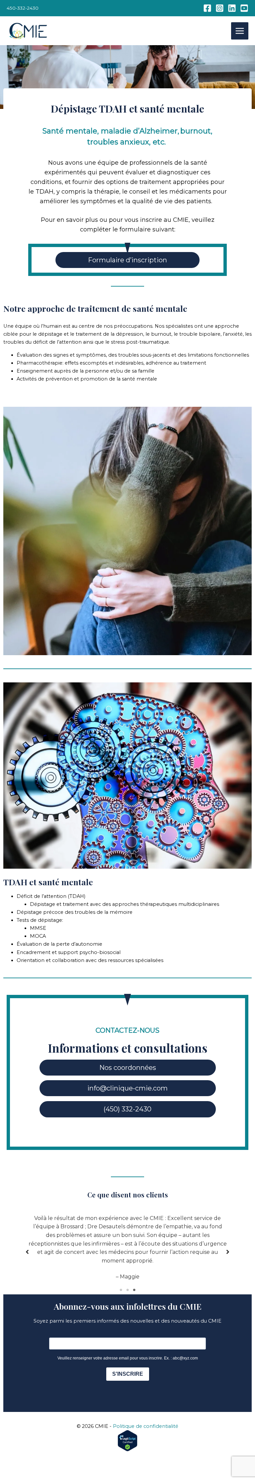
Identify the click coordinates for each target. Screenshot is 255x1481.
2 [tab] (127, 1290)
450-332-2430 (23, 8)
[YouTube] (244, 8)
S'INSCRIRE (127, 1374)
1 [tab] (121, 1290)
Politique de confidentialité (145, 1426)
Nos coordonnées (127, 1068)
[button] (27, 1252)
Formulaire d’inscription (127, 260)
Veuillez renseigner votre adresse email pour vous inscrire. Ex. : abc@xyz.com (127, 1358)
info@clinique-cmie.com (127, 1088)
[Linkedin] (232, 8)
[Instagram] (219, 8)
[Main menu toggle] (239, 31)
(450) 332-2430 (127, 1109)
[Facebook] (207, 8)
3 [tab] (134, 1290)
